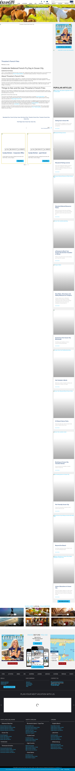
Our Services (29, 683)
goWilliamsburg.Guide (56, 744)
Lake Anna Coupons (55, 737)
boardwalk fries (6, 117)
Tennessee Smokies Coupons (7, 751)
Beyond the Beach (60, 545)
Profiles (66, 3)
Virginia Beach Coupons (56, 728)
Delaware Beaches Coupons (6, 728)
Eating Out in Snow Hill (61, 120)
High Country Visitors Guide (31, 747)
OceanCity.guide (4, 735)
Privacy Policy (66, 769)
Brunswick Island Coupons (31, 728)
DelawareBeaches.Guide (5, 726)
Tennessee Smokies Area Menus (7, 752)
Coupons (60, 3)
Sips (35, 3)
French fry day (13, 117)
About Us (28, 682)
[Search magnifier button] (72, 1)
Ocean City (27, 121)
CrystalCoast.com (29, 737)
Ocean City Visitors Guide (6, 736)
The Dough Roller (40, 96)
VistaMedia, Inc (58, 767)
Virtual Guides (29, 684)
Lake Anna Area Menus (56, 739)
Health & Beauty (4, 683)
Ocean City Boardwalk (18, 73)
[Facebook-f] (41, 1)
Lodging (47, 3)
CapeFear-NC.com (29, 730)
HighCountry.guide (29, 745)
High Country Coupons (30, 748)
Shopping (41, 3)
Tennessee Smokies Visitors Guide (8, 749)
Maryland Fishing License (62, 162)
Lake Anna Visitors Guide (56, 736)
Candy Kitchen (35, 102)
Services (54, 3)
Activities (24, 3)
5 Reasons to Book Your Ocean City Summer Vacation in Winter (63, 252)
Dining (30, 3)
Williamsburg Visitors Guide (57, 745)
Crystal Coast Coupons (30, 740)
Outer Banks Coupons (30, 757)
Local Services (61, 614)
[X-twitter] (44, 1)
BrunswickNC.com (29, 726)
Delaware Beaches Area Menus (7, 730)
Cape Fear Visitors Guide (30, 731)
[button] (53, 149)
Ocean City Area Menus (5, 739)
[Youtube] (47, 1)
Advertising (28, 685)
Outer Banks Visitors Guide (31, 756)
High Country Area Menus (31, 750)
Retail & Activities (5, 682)
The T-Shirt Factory (36, 107)
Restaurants (3, 684)
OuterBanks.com (29, 755)
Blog (27, 686)
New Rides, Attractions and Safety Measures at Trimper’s (63, 294)
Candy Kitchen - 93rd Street (37, 153)
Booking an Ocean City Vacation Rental (61, 462)
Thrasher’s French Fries (34, 117)
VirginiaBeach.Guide (55, 726)
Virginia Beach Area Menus (57, 730)
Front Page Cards (21, 121)
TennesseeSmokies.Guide (6, 748)
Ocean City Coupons (4, 737)
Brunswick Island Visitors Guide (32, 727)
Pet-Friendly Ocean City (62, 504)
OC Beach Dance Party (61, 421)
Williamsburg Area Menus (56, 748)
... (14, 157)
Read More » (57, 128)
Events (72, 3)
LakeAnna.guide (54, 735)
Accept (62, 769)
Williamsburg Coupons (56, 747)
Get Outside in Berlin (61, 380)
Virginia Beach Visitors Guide (57, 727)
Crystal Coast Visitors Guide (31, 739)
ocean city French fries (23, 117)
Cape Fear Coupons (29, 733)
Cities (18, 3)
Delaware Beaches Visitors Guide (7, 727)
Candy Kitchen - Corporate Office (13, 153)
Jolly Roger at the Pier (17, 98)
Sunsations (16, 104)
